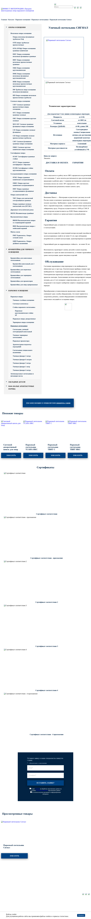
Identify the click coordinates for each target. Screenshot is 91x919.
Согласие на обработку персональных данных (18, 908)
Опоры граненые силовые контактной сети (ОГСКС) (22, 205)
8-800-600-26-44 (74, 873)
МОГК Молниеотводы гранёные (22, 213)
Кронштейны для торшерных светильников (21, 276)
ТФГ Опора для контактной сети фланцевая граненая (23, 199)
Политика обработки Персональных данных (18, 905)
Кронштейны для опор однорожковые (24, 285)
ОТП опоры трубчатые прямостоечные (21, 44)
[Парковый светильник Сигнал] (63, 40)
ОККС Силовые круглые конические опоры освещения (23, 148)
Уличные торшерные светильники (20, 336)
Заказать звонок (86, 9)
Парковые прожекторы (21, 341)
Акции (26, 877)
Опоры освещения (17, 27)
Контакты (49, 881)
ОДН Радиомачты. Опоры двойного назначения (22, 242)
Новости (49, 874)
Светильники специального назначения (22, 351)
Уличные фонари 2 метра (22, 356)
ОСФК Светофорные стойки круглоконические (23, 169)
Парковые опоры (17, 297)
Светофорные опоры (18, 153)
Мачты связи (15, 232)
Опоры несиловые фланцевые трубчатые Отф (23, 38)
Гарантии (77, 163)
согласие (37, 789)
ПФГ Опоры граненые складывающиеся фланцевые (23, 190)
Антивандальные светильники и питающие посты (22, 375)
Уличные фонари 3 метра (22, 363)
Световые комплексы (20, 304)
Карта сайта (5, 911)
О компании (50, 877)
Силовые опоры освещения (20, 101)
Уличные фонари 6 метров (22, 359)
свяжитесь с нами (63, 403)
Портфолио (28, 871)
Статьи (26, 884)
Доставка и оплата (57, 163)
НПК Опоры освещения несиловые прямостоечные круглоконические (22, 84)
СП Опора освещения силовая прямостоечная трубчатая (23, 137)
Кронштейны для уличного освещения (12, 885)
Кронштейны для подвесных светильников (21, 271)
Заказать (47, 158)
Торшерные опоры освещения (23, 322)
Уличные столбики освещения (23, 300)
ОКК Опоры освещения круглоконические (21, 69)
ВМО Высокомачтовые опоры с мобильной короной (24, 227)
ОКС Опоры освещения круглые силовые (24, 120)
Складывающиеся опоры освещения (24, 174)
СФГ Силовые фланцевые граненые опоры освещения (23, 143)
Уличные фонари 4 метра (22, 370)
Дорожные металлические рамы (22, 210)
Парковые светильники (19, 326)
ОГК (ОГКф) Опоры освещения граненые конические (24, 50)
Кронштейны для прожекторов (22, 281)
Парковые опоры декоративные (24, 319)
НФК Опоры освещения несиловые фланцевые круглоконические (21, 76)
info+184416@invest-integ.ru (78, 877)
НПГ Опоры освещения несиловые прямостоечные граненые (22, 62)
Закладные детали (16, 382)
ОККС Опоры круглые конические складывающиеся (23, 184)
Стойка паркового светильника (24, 307)
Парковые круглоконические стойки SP (24, 313)
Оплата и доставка (30, 881)
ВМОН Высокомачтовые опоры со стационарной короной (24, 221)
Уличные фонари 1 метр (21, 367)
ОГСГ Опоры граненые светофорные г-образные (21, 163)
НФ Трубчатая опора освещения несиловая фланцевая (24, 91)
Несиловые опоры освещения (21, 33)
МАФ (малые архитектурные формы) (10, 890)
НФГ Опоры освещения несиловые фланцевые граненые (24, 55)
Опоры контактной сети (19, 195)
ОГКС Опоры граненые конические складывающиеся (23, 178)
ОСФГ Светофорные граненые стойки (24, 158)
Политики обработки (42, 790)
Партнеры (50, 871)
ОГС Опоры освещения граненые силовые (21, 114)
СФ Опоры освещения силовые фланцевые (24, 131)
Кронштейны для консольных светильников (21, 259)
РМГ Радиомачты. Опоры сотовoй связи (22, 237)
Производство (29, 874)
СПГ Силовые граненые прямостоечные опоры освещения (21, 107)
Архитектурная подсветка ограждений (22, 346)
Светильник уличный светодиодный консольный (22, 331)
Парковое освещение (18, 291)
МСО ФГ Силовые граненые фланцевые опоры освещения (23, 125)
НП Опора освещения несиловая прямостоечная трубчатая (24, 97)
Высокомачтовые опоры (19, 217)
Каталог (4, 871)
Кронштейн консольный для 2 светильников (23, 265)
